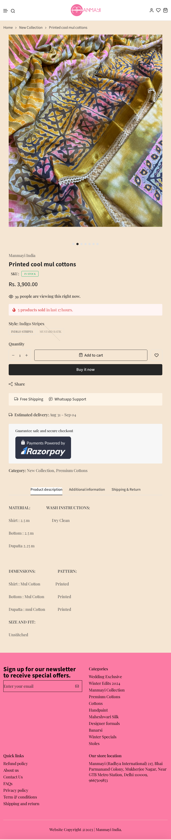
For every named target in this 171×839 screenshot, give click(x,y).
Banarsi (95, 730)
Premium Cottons (72, 470)
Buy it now (85, 369)
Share (19, 384)
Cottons (96, 703)
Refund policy (15, 763)
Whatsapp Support (70, 399)
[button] (5, 10)
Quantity (16, 344)
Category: (17, 470)
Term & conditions (20, 797)
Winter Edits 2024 (104, 683)
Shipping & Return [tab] (126, 489)
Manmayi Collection (107, 690)
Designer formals (104, 723)
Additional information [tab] (87, 489)
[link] (153, 43)
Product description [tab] (46, 489)
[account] (151, 10)
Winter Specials (102, 736)
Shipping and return (21, 803)
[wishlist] (158, 10)
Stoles (94, 743)
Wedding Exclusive (105, 676)
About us (11, 770)
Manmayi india (22, 255)
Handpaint (98, 710)
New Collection (31, 28)
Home (8, 28)
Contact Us (13, 777)
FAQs (7, 783)
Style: (26, 323)
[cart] (165, 10)
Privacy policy (15, 790)
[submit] (77, 686)
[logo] (85, 10)
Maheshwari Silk (104, 716)
